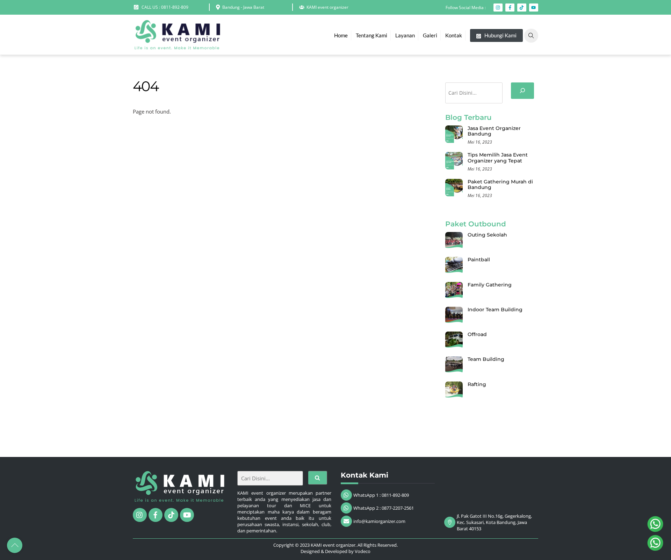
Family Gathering (490, 285)
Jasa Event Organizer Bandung (494, 131)
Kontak (453, 35)
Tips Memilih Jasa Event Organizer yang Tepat (498, 157)
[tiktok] (171, 514)
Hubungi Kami (500, 35)
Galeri (430, 35)
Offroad (477, 334)
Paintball (479, 259)
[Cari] (522, 90)
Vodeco (362, 551)
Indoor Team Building (495, 309)
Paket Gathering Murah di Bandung (500, 184)
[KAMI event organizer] (176, 46)
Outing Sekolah (487, 235)
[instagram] (140, 514)
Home (341, 35)
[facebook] (156, 514)
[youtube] (187, 514)
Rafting (477, 384)
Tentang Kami (371, 35)
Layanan (405, 35)
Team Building (486, 359)
